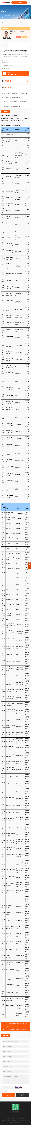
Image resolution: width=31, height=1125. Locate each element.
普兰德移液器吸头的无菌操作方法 (11, 106)
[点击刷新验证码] (18, 1087)
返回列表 (7, 1026)
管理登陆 (18, 1118)
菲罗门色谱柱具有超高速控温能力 (11, 97)
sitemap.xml (23, 1118)
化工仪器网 (12, 1118)
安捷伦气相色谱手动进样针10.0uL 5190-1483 (19, 1023)
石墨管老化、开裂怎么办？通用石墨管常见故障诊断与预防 (15, 101)
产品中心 (14, 15)
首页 (9, 15)
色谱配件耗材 (21, 15)
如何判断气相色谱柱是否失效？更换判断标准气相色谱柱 (15, 93)
